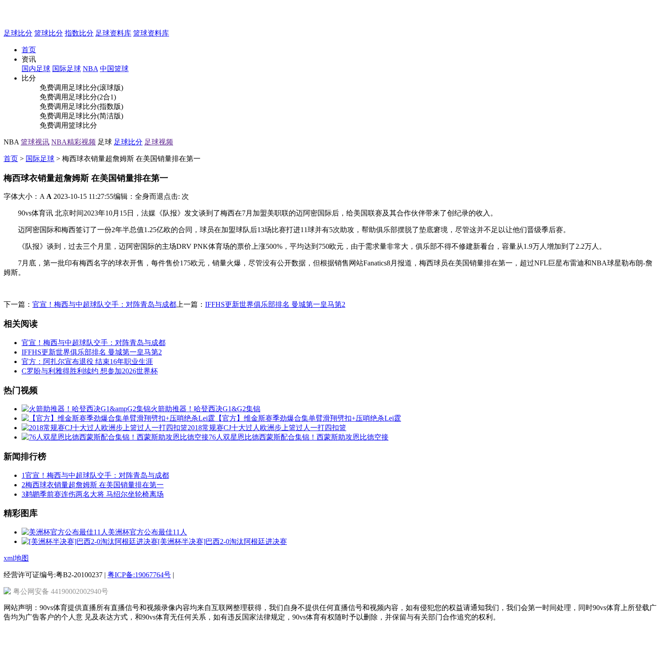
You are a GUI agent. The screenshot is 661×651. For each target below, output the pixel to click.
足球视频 (158, 142)
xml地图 (16, 558)
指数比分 (79, 33)
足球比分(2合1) (92, 97)
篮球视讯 (35, 142)
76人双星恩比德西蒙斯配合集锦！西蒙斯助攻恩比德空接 (299, 437)
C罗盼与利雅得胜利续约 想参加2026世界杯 (90, 371)
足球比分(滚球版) (95, 87)
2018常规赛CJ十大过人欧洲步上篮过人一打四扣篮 (267, 427)
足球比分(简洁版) (95, 116)
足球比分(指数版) (95, 106)
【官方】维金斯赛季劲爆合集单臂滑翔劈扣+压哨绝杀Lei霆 (308, 418)
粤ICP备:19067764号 (139, 575)
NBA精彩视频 (73, 142)
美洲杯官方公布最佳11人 (147, 532)
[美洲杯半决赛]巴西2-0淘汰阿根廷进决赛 (222, 541)
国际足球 (40, 158)
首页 (29, 50)
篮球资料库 (151, 33)
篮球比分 (48, 33)
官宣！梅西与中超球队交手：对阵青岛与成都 (104, 304)
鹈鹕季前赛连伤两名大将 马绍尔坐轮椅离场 (93, 494)
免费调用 (54, 87)
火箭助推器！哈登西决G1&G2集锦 (205, 409)
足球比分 (18, 33)
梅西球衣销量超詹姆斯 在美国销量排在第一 (93, 485)
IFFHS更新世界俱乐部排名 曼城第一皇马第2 (275, 304)
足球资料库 (113, 33)
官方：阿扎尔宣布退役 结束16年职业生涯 (87, 361)
